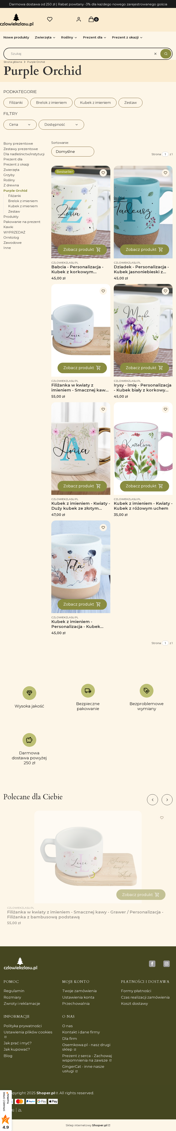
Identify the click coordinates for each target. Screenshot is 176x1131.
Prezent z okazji (16, 164)
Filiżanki (16, 103)
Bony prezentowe (18, 143)
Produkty (10, 217)
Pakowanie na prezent (21, 222)
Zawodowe (12, 243)
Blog (8, 1056)
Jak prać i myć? (18, 1043)
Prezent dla (12, 159)
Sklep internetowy (86, 1125)
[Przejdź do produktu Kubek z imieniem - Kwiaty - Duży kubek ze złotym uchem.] (80, 448)
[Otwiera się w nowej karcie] (152, 963)
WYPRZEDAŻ (14, 232)
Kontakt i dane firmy (81, 1032)
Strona (156, 154)
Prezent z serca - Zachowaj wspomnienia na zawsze (87, 1058)
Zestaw (130, 103)
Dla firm (69, 1038)
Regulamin (14, 991)
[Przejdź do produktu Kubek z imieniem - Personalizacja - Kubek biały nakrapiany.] (80, 566)
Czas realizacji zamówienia (145, 997)
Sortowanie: (60, 143)
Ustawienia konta (78, 997)
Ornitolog (11, 237)
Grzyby (9, 175)
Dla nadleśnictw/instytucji (23, 154)
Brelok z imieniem (51, 103)
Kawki (8, 227)
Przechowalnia (76, 1003)
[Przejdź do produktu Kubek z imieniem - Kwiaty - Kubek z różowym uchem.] (143, 448)
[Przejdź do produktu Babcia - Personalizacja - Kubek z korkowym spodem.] (80, 212)
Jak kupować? (17, 1049)
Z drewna (11, 185)
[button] (165, 53)
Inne (7, 248)
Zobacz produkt (78, 249)
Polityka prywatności (23, 1026)
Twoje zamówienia (79, 991)
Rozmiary (12, 997)
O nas (67, 1026)
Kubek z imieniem (95, 103)
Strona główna (13, 61)
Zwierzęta (11, 170)
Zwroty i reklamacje (22, 1003)
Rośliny (9, 180)
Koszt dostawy (134, 1003)
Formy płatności (136, 991)
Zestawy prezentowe (20, 149)
